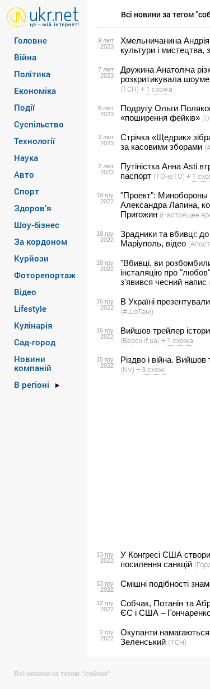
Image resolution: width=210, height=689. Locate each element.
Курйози (31, 258)
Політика (32, 73)
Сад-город (34, 342)
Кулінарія (33, 325)
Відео (25, 291)
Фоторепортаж (45, 274)
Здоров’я (33, 207)
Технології (34, 140)
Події (24, 107)
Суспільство (39, 124)
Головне (30, 40)
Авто (24, 174)
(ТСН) (129, 89)
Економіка (35, 90)
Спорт (26, 191)
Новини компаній (33, 363)
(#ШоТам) (136, 311)
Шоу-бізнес (36, 224)
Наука (26, 157)
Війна (25, 57)
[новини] (43, 16)
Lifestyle (30, 308)
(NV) (127, 369)
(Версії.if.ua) (140, 340)
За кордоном (40, 241)
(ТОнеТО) (169, 176)
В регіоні (31, 384)
